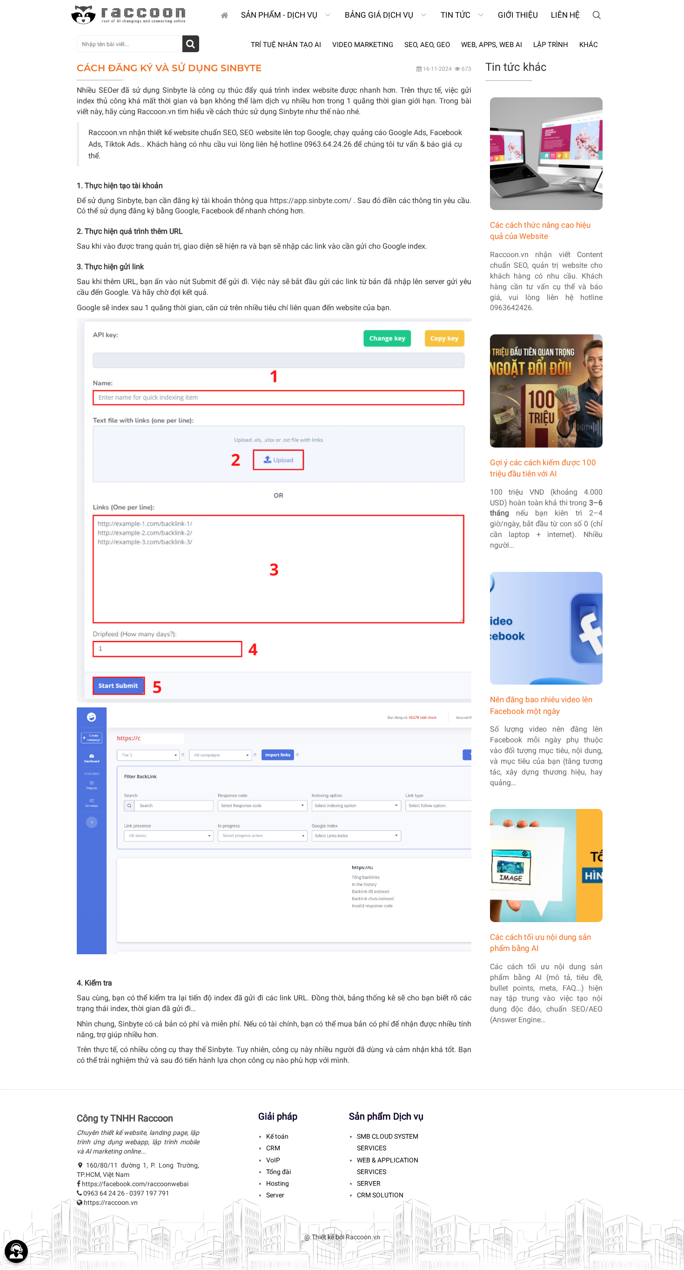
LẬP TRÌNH (550, 45)
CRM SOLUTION (380, 1195)
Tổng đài (278, 1171)
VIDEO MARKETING (362, 45)
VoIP (273, 1160)
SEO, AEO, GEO (427, 45)
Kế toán (277, 1136)
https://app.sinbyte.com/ (311, 200)
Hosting (277, 1183)
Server (275, 1195)
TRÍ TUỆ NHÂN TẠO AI (286, 45)
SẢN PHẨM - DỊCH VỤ (280, 15)
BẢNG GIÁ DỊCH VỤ (380, 15)
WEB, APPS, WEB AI (491, 45)
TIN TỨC (456, 15)
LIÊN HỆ (565, 15)
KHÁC (588, 45)
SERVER (369, 1183)
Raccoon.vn (363, 1237)
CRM (273, 1148)
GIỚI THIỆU (518, 15)
